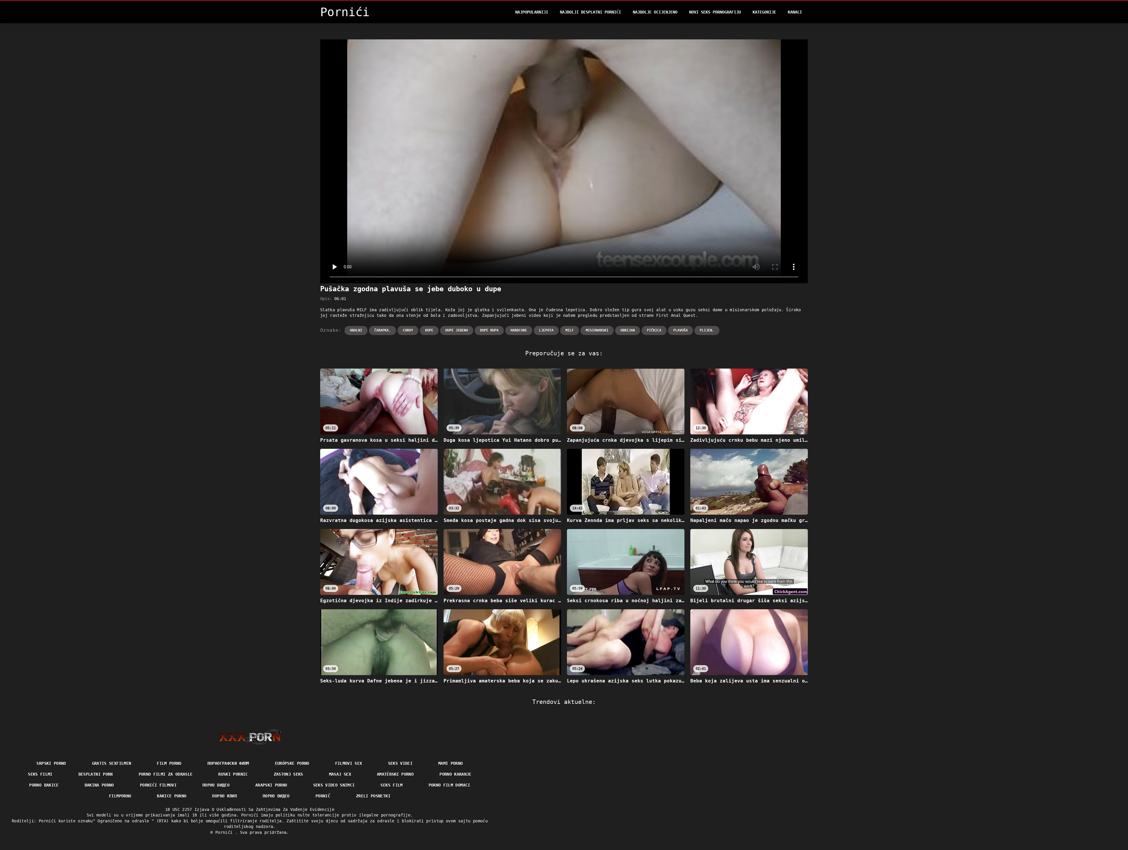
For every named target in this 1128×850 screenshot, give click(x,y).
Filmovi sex (348, 763)
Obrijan (627, 330)
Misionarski (597, 330)
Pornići (225, 832)
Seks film (391, 785)
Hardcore (519, 330)
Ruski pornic (233, 774)
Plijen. (707, 330)
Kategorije (764, 12)
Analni (356, 330)
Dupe (429, 330)
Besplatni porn (95, 774)
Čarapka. (382, 330)
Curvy (408, 330)
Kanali (795, 12)
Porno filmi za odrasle (166, 774)
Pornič (322, 796)
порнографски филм (228, 763)
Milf (569, 330)
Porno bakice (43, 785)
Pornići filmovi (158, 785)
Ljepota (546, 330)
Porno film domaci (449, 785)
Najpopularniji (531, 12)
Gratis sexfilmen (111, 763)
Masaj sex (340, 774)
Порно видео (215, 785)
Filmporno (120, 796)
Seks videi (400, 763)
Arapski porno (271, 785)
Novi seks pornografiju (715, 12)
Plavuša (680, 330)
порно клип (224, 796)
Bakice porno (171, 796)
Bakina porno (99, 785)
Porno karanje (455, 774)
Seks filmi (40, 774)
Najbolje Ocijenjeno (655, 12)
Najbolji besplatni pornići (590, 12)
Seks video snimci (334, 785)
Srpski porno (51, 763)
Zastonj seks (288, 774)
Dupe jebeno (456, 330)
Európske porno (292, 763)
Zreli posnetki (373, 796)
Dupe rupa (489, 330)
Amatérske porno (395, 774)
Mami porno (450, 763)
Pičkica (654, 330)
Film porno (169, 763)
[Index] (250, 737)
